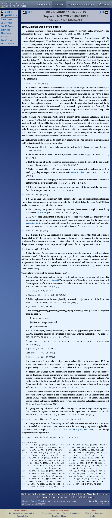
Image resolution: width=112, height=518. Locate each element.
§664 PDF (9, 12)
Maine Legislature (7, 43)
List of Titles (5, 29)
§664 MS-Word (11, 15)
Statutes (59, 4)
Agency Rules (22, 516)
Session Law (43, 4)
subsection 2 (41, 212)
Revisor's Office (6, 40)
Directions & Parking (60, 516)
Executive (23, 513)
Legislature (13, 513)
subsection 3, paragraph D (77, 429)
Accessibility (56, 513)
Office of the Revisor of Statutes (33, 501)
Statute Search (6, 19)
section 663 (54, 280)
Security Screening (70, 513)
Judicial (31, 513)
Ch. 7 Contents (6, 22)
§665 (102, 12)
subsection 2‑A (77, 172)
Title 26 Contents (7, 26)
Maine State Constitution (81, 4)
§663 (29, 12)
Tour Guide (46, 513)
